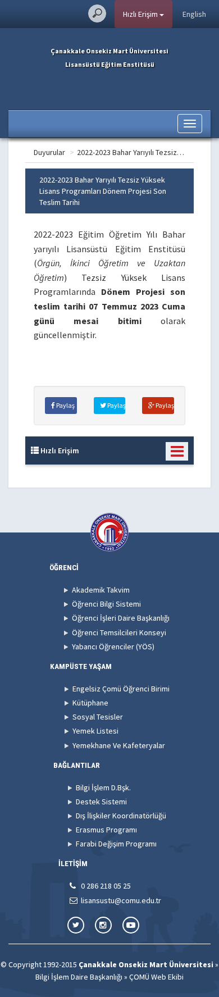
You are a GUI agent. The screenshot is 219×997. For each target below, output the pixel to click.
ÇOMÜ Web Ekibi (156, 977)
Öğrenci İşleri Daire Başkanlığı (121, 618)
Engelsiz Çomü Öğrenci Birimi (121, 689)
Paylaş (65, 405)
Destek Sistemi (101, 801)
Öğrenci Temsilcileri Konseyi (119, 632)
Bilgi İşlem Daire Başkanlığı (78, 977)
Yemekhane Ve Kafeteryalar (118, 745)
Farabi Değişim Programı (116, 844)
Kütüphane (90, 703)
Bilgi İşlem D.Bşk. (103, 787)
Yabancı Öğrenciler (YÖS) (113, 646)
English (194, 14)
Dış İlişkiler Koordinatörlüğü (121, 816)
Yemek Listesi (95, 731)
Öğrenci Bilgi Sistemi (106, 604)
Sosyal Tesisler (97, 717)
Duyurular (49, 152)
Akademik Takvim (101, 590)
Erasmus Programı (106, 830)
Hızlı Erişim (141, 14)
